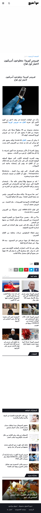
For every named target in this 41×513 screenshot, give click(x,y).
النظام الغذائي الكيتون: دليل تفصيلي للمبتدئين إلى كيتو (23, 496)
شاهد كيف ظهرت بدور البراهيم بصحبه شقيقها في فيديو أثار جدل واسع (16, 446)
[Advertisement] (20, 29)
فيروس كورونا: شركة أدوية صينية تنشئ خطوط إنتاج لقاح (30, 344)
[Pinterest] (26, 270)
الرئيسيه (31, 509)
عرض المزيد (5, 276)
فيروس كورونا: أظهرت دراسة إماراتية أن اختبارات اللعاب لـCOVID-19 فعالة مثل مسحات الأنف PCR (15, 457)
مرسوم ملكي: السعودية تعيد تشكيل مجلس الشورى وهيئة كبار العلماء (16, 465)
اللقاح (24, 140)
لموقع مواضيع (13, 506)
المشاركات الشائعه (31, 410)
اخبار (25, 56)
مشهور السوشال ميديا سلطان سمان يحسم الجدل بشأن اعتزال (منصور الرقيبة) (16, 427)
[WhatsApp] (21, 270)
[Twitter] (31, 270)
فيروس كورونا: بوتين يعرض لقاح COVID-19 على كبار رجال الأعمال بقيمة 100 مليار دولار (30, 297)
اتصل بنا (9, 509)
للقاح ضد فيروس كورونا (17, 122)
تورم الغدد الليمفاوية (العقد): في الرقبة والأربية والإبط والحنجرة (15, 417)
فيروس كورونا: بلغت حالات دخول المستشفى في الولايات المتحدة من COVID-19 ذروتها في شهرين (30, 321)
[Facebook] (36, 270)
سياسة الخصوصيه (20, 509)
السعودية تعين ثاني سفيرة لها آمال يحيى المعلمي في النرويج (11, 319)
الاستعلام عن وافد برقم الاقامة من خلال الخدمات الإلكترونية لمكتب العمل (15, 436)
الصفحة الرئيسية (33, 56)
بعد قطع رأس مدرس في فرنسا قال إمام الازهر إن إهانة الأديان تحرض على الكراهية (11, 345)
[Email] (16, 270)
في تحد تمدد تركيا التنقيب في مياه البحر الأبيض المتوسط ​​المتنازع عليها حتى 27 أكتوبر (11, 297)
